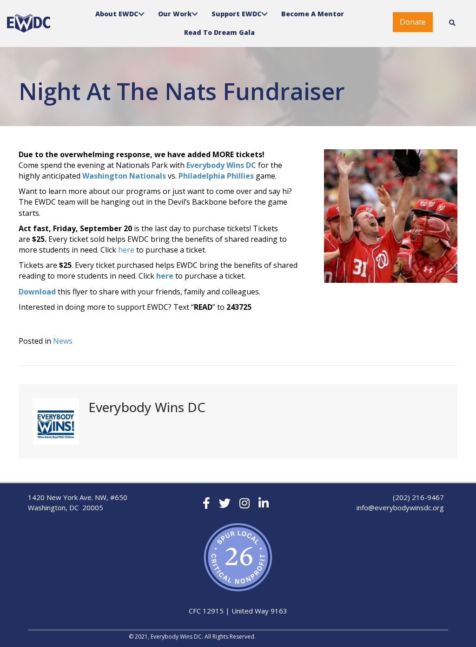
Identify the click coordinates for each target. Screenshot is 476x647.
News (63, 341)
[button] (413, 22)
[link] (123, 14)
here (126, 250)
